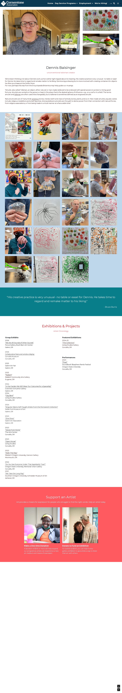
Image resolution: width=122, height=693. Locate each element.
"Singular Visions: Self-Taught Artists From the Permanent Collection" (31, 407)
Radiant (9, 375)
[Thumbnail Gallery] (18, 126)
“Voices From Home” (12, 430)
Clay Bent (9, 395)
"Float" (64, 362)
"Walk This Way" (11, 453)
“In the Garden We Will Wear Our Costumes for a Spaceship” (28, 386)
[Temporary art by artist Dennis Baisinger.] (46, 212)
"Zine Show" (9, 418)
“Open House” (10, 441)
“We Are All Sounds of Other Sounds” (19, 343)
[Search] (114, 3)
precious (35, 99)
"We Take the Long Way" (14, 473)
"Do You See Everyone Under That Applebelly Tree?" (25, 464)
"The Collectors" (68, 343)
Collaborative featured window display (19, 354)
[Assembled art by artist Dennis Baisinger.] (18, 155)
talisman (17, 94)
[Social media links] (118, 3)
